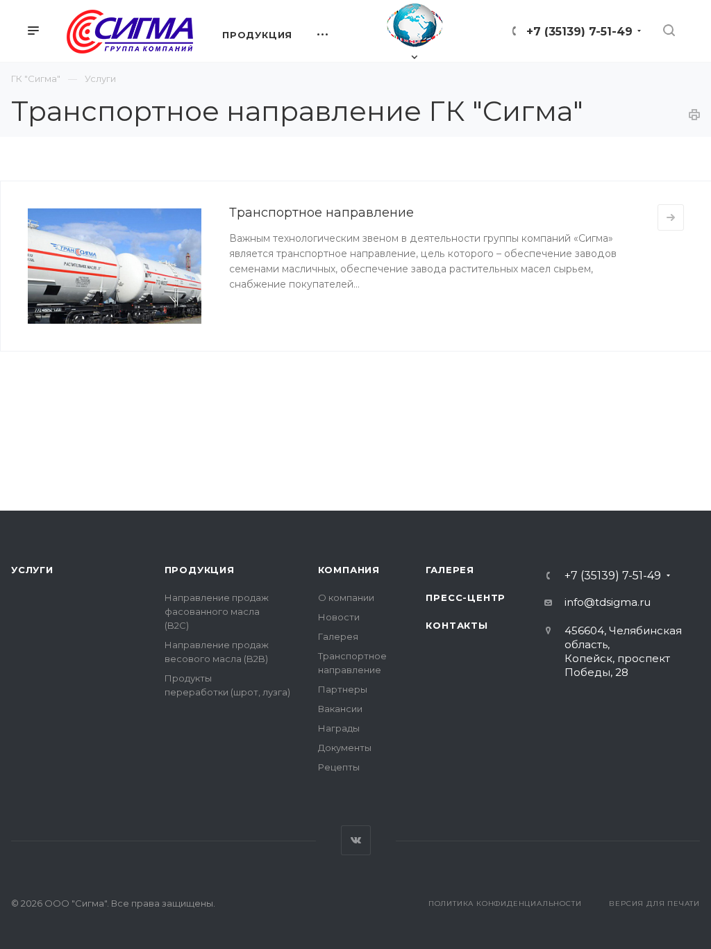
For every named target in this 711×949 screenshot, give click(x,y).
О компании (346, 597)
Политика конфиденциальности (505, 903)
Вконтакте (356, 840)
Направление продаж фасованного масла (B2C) (217, 611)
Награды (339, 728)
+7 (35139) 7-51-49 (579, 31)
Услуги (32, 569)
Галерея (338, 636)
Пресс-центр (465, 597)
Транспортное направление (321, 212)
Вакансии (340, 708)
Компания (349, 569)
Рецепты (339, 767)
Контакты (456, 625)
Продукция (200, 569)
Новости (339, 616)
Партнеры (342, 689)
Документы (344, 747)
